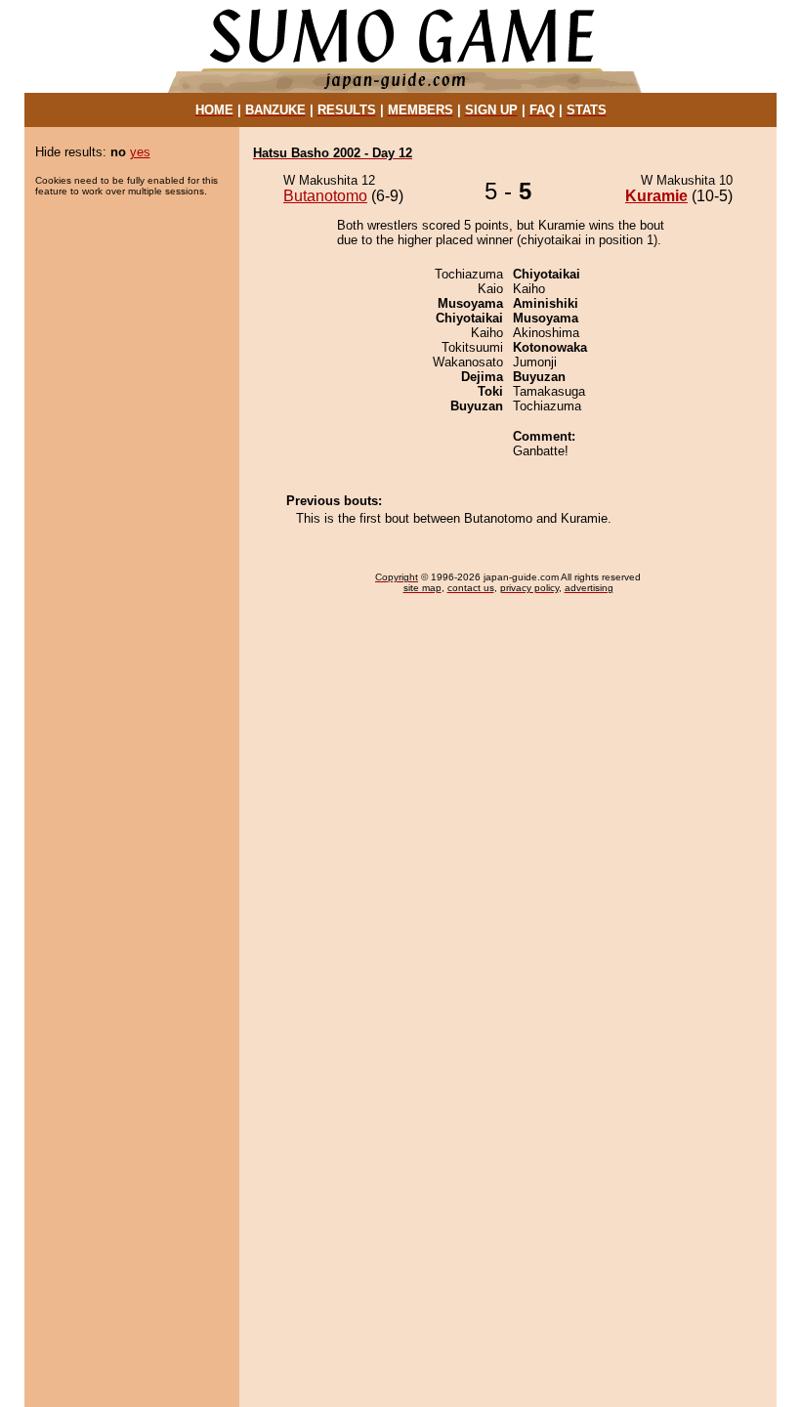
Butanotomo (325, 196)
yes (140, 152)
